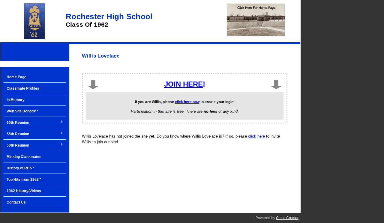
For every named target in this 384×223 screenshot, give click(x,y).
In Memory (16, 100)
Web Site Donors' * (22, 111)
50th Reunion (16, 145)
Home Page (16, 77)
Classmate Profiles (23, 88)
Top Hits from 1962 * (24, 179)
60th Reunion (16, 122)
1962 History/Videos (24, 191)
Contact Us (16, 202)
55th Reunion (16, 134)
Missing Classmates (24, 157)
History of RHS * (20, 168)
